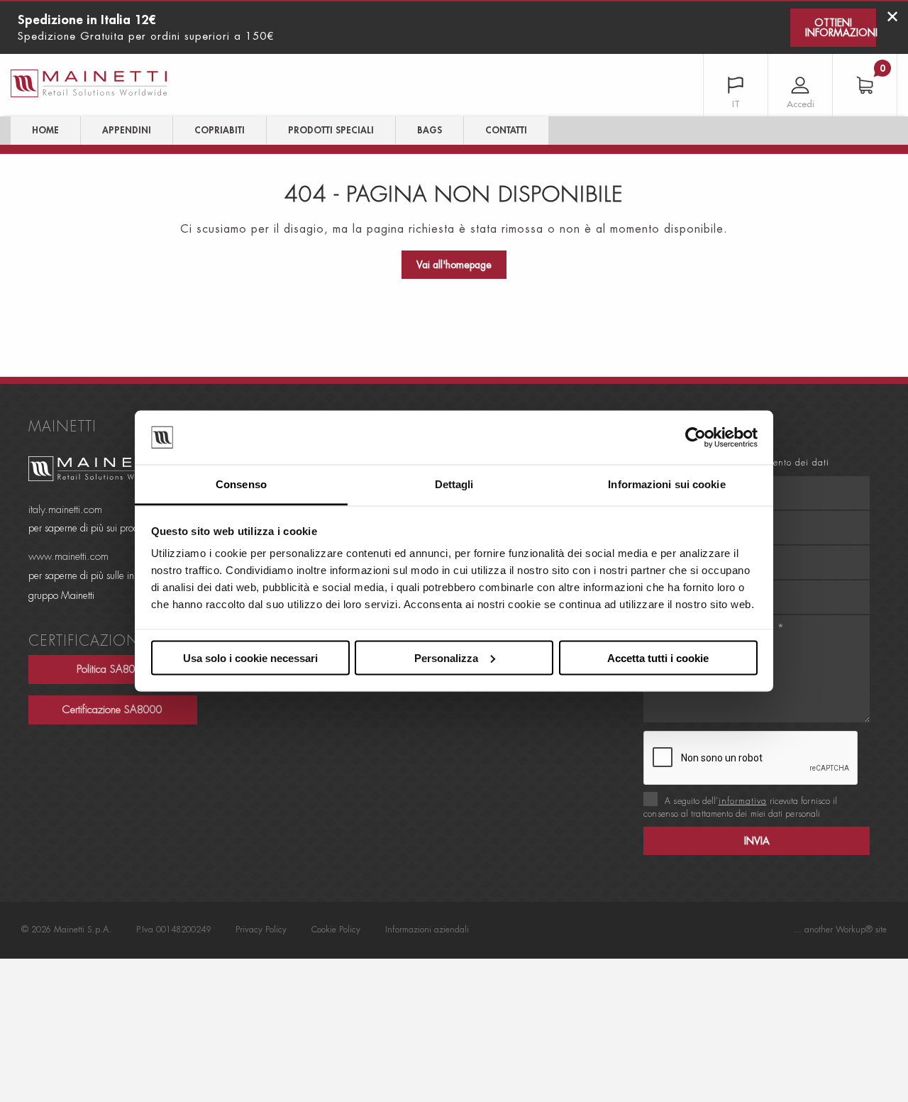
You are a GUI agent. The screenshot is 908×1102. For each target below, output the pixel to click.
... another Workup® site (840, 929)
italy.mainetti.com (65, 510)
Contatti (506, 130)
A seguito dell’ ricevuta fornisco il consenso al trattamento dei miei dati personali (740, 807)
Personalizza (446, 657)
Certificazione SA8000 (112, 710)
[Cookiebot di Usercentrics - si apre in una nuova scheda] (695, 437)
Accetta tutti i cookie (658, 657)
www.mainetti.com (68, 556)
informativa (743, 801)
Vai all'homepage (454, 265)
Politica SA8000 (112, 669)
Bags (429, 130)
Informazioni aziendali (427, 929)
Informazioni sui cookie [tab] (666, 484)
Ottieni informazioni (840, 28)
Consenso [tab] (241, 484)
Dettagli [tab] (454, 484)
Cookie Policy (335, 929)
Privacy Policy (261, 929)
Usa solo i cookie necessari (250, 657)
